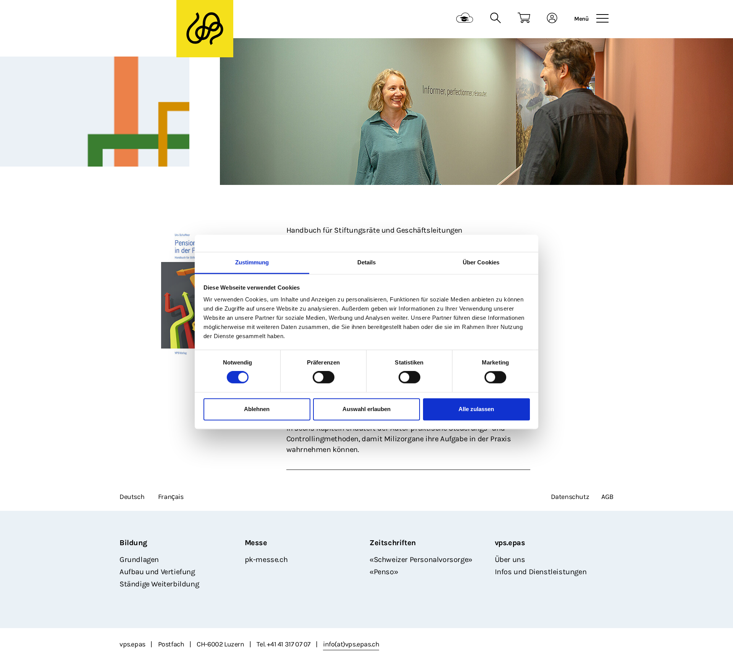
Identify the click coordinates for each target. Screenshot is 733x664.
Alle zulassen (476, 409)
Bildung (133, 542)
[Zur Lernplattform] (464, 19)
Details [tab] (366, 262)
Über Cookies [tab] (481, 262)
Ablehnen (257, 409)
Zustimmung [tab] (252, 262)
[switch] (323, 377)
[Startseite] (166, 19)
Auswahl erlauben (366, 409)
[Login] (552, 19)
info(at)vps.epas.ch (351, 644)
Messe (256, 542)
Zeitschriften (393, 542)
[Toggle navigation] (602, 18)
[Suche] (495, 19)
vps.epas (510, 542)
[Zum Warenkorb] (524, 19)
